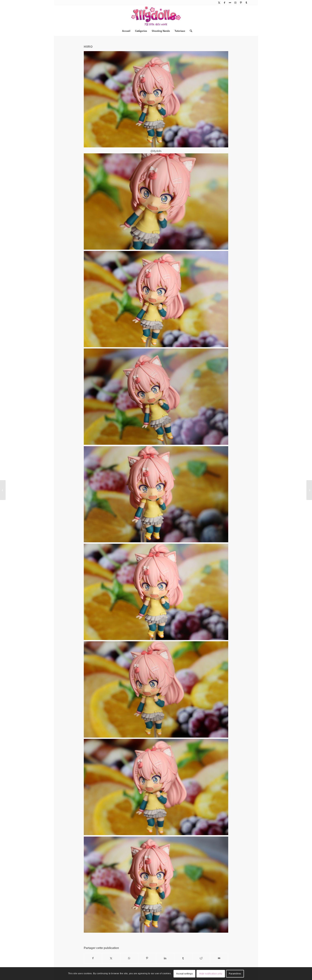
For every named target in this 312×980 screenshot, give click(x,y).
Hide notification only (210, 973)
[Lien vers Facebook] (224, 2)
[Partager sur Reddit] (201, 958)
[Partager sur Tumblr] (183, 958)
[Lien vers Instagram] (235, 2)
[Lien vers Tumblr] (246, 2)
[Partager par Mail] (219, 958)
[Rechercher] (189, 31)
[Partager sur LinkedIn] (165, 958)
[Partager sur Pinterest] (147, 958)
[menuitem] (126, 31)
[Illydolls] (156, 15)
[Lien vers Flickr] (230, 2)
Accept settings (184, 973)
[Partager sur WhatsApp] (129, 958)
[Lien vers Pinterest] (240, 2)
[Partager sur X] (111, 958)
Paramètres (235, 973)
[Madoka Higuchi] (309, 490)
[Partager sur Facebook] (93, 958)
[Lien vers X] (219, 2)
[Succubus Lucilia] (3, 490)
